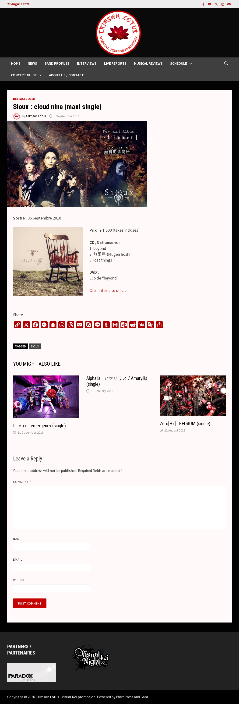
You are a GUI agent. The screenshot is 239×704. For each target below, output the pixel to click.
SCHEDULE (178, 63)
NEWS (32, 63)
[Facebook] (204, 4)
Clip (92, 290)
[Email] (229, 4)
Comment (22, 482)
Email (17, 559)
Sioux (35, 346)
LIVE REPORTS (115, 63)
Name (17, 539)
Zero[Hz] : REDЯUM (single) (185, 423)
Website (20, 580)
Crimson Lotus (36, 116)
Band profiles (57, 63)
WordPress (124, 696)
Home (15, 63)
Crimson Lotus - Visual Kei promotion (65, 696)
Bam (144, 696)
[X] (217, 4)
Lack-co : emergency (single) (39, 425)
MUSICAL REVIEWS (148, 63)
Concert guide (24, 75)
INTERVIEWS (87, 63)
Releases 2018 (24, 99)
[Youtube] (210, 4)
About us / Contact (66, 75)
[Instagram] (223, 4)
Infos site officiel (112, 290)
